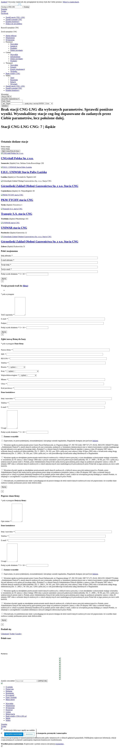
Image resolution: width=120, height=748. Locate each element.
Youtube (4, 9)
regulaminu (59, 744)
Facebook (4, 13)
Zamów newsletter (8, 681)
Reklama (9, 691)
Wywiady (13, 84)
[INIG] (60, 671)
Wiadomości (10, 38)
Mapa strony (10, 700)
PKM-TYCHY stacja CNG (17, 199)
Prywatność (10, 695)
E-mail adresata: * (7, 260)
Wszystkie (14, 44)
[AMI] (60, 658)
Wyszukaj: (5, 94)
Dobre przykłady (16, 50)
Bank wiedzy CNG (13, 73)
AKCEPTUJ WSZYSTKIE (14, 734)
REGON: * (5, 358)
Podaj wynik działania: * (10, 274)
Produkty (13, 48)
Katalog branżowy (12, 90)
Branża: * (5, 367)
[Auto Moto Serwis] (60, 662)
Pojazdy (13, 67)
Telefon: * (5, 363)
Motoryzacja (10, 714)
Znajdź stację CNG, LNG (15, 86)
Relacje (13, 82)
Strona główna (11, 36)
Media (8, 718)
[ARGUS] (60, 660)
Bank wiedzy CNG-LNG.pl (16, 716)
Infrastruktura (15, 57)
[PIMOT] (60, 679)
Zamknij (4, 2)
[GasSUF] (60, 669)
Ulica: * (4, 384)
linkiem (95, 441)
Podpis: (4, 323)
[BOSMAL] (60, 664)
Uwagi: (3, 428)
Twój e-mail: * (6, 269)
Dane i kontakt (11, 697)
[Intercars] (60, 673)
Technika (13, 71)
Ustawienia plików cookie (5, 743)
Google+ (18, 634)
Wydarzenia (10, 40)
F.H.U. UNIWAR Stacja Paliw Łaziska (24, 172)
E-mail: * (4, 319)
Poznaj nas (10, 689)
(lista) (25, 286)
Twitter (3, 11)
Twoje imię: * (6, 265)
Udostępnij (5, 634)
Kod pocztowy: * (7, 388)
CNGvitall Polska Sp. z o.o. (17, 158)
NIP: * (3, 354)
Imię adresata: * (7, 256)
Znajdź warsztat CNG (14, 88)
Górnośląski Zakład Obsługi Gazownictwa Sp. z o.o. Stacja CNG (39, 185)
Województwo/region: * (10, 375)
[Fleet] (60, 667)
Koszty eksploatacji (17, 69)
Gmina (8, 712)
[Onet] (60, 677)
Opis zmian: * (6, 521)
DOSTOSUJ (29, 734)
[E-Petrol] (60, 666)
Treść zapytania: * (8, 315)
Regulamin (10, 693)
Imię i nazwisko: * (8, 398)
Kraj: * (4, 371)
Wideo (8, 720)
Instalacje (13, 46)
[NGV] (60, 675)
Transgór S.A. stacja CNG (16, 213)
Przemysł (9, 710)
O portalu (9, 687)
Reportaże (14, 80)
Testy (12, 78)
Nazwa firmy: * (7, 350)
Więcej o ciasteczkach (71, 2)
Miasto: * (4, 379)
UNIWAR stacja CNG (14, 227)
